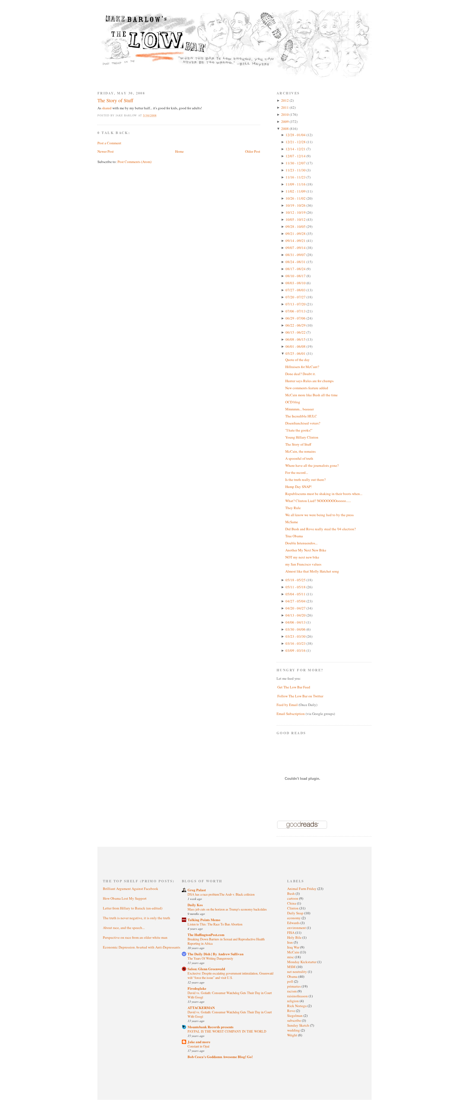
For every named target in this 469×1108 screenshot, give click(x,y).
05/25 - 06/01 (296, 353)
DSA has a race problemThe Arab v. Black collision (221, 894)
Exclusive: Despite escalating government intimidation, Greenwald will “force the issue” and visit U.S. (230, 975)
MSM (291, 966)
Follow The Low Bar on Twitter (300, 696)
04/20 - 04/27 (296, 608)
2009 (285, 121)
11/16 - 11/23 (296, 177)
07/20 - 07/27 (296, 297)
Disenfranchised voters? (302, 423)
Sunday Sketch (298, 1025)
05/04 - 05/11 (296, 594)
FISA (291, 932)
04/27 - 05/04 (296, 601)
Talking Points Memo (204, 919)
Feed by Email (287, 704)
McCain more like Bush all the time (311, 394)
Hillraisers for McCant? (302, 366)
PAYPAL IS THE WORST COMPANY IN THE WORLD (227, 1031)
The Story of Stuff (115, 100)
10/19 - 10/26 (296, 205)
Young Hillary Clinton (301, 437)
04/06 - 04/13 (296, 622)
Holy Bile (294, 937)
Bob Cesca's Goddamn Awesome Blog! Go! (220, 1056)
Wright (292, 1035)
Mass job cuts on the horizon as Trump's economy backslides (227, 909)
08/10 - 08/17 (296, 275)
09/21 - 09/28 (296, 233)
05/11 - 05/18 (296, 587)
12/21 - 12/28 (296, 141)
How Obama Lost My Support (125, 898)
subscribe (294, 1020)
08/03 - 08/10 (296, 282)
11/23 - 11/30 (296, 170)
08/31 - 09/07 (296, 254)
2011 (285, 107)
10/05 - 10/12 (296, 219)
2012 (285, 100)
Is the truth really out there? (305, 479)
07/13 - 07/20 (296, 304)
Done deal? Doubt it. (300, 373)
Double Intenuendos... (301, 543)
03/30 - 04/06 (296, 629)
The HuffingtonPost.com (206, 934)
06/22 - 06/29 (296, 325)
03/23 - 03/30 (296, 636)
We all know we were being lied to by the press (319, 514)
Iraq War (293, 947)
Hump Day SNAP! (298, 486)
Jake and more (199, 1041)
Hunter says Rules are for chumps (309, 380)
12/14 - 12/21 (296, 148)
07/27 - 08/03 (296, 290)
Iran (290, 942)
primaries (294, 986)
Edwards (293, 922)
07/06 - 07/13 (296, 311)
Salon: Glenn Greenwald (206, 968)
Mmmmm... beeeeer (299, 409)
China (292, 903)
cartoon (293, 898)
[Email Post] (159, 115)
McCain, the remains (300, 451)
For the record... (296, 472)
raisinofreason (298, 996)
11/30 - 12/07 (296, 163)
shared (107, 108)
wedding (294, 1030)
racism (292, 991)
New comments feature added (306, 387)
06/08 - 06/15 (296, 339)
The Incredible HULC (301, 416)
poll (290, 981)
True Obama (294, 536)
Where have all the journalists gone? (312, 465)
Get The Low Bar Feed (293, 687)
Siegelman (295, 1015)
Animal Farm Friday (302, 888)
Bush (291, 893)
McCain (293, 952)
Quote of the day (297, 359)
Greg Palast (197, 889)
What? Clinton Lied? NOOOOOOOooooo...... (318, 500)
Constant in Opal (198, 1046)
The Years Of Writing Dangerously (210, 958)
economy (294, 917)
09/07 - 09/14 (296, 247)
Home (179, 151)
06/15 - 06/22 (296, 332)
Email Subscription (291, 713)
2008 (285, 128)
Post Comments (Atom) (134, 161)
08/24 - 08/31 (296, 261)
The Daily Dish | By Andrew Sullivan (215, 953)
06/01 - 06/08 (296, 346)
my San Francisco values (303, 564)
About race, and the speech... (124, 927)
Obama (292, 976)
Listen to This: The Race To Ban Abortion (215, 924)
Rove (291, 1010)
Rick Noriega (297, 1005)
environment (297, 927)
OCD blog (292, 402)
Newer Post (105, 151)
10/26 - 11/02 (296, 198)
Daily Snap (295, 913)
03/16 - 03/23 (296, 643)
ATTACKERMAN (201, 1007)
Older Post (252, 151)
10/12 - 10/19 (296, 212)
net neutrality (297, 971)
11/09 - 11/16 (296, 184)
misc (291, 956)
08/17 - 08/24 (296, 268)
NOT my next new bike (302, 557)
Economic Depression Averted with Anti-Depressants (141, 947)
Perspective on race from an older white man (135, 937)
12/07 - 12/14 (296, 156)
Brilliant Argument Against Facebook (130, 888)
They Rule (293, 507)
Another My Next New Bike (305, 550)
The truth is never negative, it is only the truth (136, 917)
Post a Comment (109, 143)
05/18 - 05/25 (296, 579)
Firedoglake (197, 988)
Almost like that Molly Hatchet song (312, 571)
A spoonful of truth (299, 458)
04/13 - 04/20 (296, 615)
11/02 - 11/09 (296, 191)
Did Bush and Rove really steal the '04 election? (320, 528)
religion (293, 1000)
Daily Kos (195, 904)
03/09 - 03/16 (296, 650)
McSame (291, 521)
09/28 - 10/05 (296, 226)
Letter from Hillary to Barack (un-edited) (132, 908)
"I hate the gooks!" (298, 430)
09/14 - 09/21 (296, 240)
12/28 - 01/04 (296, 134)
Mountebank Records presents (210, 1026)
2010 (285, 114)
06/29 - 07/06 (296, 318)
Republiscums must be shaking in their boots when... (323, 493)
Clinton (293, 908)
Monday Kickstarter (302, 961)
